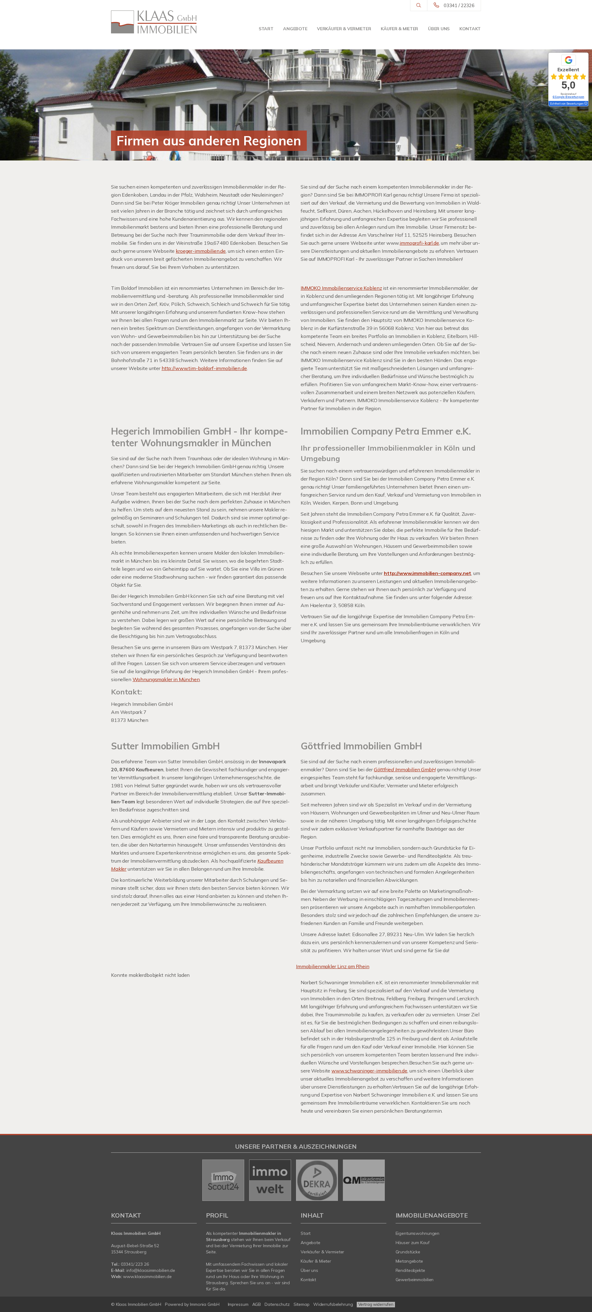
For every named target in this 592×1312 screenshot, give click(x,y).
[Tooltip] (585, 104)
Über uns (439, 28)
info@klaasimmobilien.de (150, 1270)
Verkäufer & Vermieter (344, 28)
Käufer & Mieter (399, 28)
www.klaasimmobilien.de (147, 1276)
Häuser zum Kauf (413, 1242)
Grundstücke (408, 1252)
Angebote (295, 28)
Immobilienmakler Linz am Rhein (332, 966)
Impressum (238, 1304)
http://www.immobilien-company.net (427, 573)
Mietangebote (409, 1261)
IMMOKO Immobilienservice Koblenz (341, 288)
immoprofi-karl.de (419, 243)
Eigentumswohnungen (418, 1233)
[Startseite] (154, 22)
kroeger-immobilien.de (201, 251)
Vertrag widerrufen (375, 1304)
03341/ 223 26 (135, 1264)
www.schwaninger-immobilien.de (369, 1071)
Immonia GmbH (205, 1304)
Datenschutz (277, 1304)
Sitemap (302, 1304)
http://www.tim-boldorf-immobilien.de (204, 368)
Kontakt (470, 28)
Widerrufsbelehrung (333, 1304)
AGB (256, 1304)
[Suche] (418, 5)
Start (266, 28)
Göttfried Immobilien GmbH (404, 769)
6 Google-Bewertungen (568, 96)
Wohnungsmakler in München (166, 679)
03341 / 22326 (459, 5)
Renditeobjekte (410, 1270)
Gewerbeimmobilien (415, 1279)
